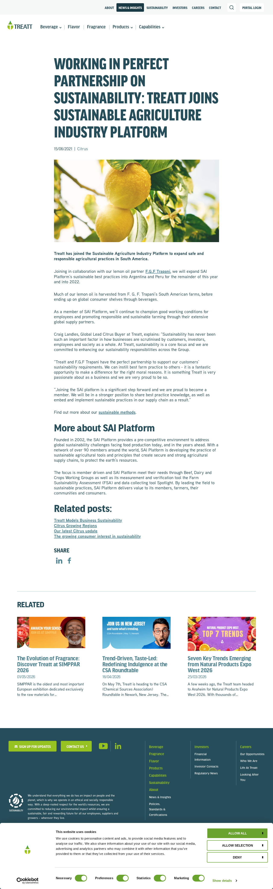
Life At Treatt (248, 768)
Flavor (74, 27)
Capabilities (149, 27)
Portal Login (251, 7)
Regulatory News (206, 773)
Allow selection (237, 845)
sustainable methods (117, 412)
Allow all (237, 833)
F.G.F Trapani (157, 271)
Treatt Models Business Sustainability (88, 520)
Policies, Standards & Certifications (158, 810)
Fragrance (96, 27)
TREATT (19, 25)
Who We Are (248, 761)
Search (231, 7)
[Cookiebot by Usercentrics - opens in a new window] (27, 880)
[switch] (122, 878)
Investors (180, 7)
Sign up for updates (34, 746)
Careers (198, 7)
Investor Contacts (206, 766)
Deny (237, 857)
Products (121, 27)
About (109, 7)
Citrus (82, 148)
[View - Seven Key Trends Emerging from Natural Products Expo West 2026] (222, 633)
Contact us (75, 746)
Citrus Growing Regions (75, 525)
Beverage (49, 27)
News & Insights (130, 7)
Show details (222, 880)
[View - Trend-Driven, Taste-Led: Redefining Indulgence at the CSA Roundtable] (136, 633)
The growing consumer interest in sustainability (97, 536)
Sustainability (157, 7)
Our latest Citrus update (75, 531)
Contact (215, 7)
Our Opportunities (252, 754)
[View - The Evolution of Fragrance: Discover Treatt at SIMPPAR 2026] (51, 633)
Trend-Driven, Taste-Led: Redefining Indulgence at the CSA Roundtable (134, 667)
